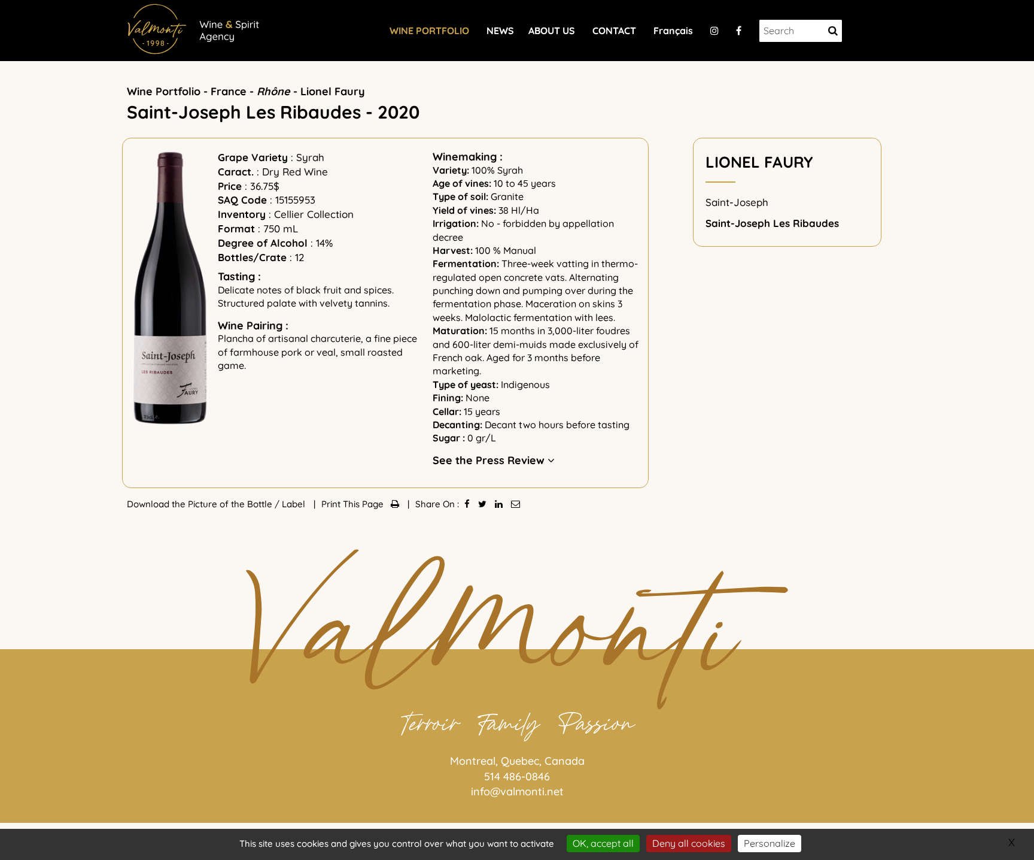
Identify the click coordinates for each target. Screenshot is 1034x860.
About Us (551, 31)
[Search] (833, 31)
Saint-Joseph (736, 202)
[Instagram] (714, 30)
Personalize (769, 843)
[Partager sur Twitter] (482, 504)
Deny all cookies (688, 843)
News (500, 31)
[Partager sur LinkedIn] (499, 504)
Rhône (273, 91)
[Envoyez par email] (515, 504)
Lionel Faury (332, 91)
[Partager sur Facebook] (467, 504)
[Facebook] (738, 30)
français (673, 31)
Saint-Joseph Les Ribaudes (772, 223)
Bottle (261, 504)
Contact (614, 31)
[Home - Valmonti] (195, 27)
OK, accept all (603, 843)
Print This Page (356, 504)
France (229, 91)
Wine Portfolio (429, 31)
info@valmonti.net (517, 791)
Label (295, 504)
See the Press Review (490, 460)
